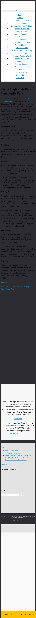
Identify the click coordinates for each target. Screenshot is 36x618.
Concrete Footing (22, 69)
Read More (5, 464)
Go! (21, 494)
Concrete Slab (22, 53)
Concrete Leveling (22, 67)
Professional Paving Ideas (13, 453)
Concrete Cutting (22, 61)
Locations (18, 419)
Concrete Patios (22, 23)
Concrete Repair (22, 39)
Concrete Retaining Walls (22, 56)
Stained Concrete (22, 48)
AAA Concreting (6, 282)
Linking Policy (5, 516)
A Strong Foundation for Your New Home (18, 455)
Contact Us (20, 78)
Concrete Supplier (22, 59)
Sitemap (20, 517)
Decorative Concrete (22, 42)
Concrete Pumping (22, 64)
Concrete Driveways (22, 20)
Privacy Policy (23, 516)
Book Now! (9, 614)
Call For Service (27, 614)
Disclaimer (14, 516)
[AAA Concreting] (18, 5)
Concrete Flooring (22, 29)
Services (20, 18)
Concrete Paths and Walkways (22, 26)
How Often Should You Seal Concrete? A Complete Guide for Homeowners (17, 459)
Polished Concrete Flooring (22, 50)
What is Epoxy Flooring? (12, 451)
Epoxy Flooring (22, 31)
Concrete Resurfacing (22, 37)
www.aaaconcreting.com (18, 433)
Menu (18, 11)
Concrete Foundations (22, 34)
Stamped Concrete (22, 45)
